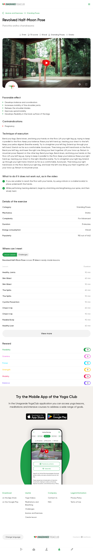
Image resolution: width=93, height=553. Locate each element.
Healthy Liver (8, 326)
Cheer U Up (7, 308)
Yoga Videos (30, 498)
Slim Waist (7, 278)
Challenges (29, 509)
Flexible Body (8, 320)
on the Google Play (10, 502)
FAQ (49, 502)
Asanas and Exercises (34, 513)
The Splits (6, 290)
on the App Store (9, 498)
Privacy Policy (76, 498)
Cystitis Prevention (10, 302)
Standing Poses (84, 207)
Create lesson (31, 517)
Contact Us (52, 498)
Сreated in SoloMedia (82, 537)
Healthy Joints (8, 272)
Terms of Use (76, 502)
